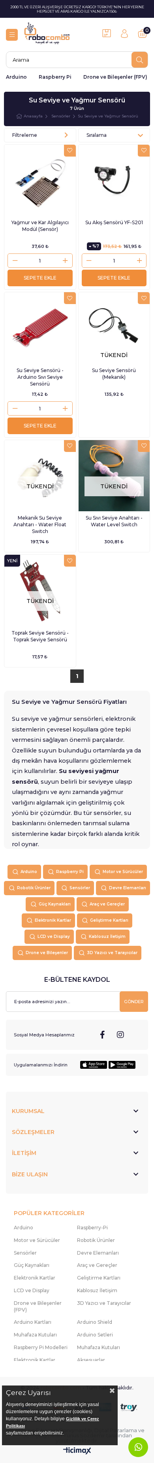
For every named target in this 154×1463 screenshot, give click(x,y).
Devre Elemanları (127, 887)
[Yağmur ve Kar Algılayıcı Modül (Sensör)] (40, 180)
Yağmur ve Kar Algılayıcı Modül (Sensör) (40, 225)
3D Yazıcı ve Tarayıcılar (112, 952)
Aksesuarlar (91, 1360)
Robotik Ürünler (34, 887)
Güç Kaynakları (55, 904)
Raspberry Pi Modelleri (41, 1347)
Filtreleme (24, 135)
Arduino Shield (94, 1322)
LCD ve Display (54, 936)
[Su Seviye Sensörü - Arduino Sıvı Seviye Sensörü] (40, 328)
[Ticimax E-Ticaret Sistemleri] (77, 1451)
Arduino (16, 77)
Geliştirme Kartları (109, 920)
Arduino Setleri (95, 1335)
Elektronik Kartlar (53, 920)
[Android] (122, 1065)
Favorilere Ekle (70, 151)
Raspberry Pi (55, 77)
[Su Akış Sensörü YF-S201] (114, 180)
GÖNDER (134, 1001)
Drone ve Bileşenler (47, 952)
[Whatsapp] (138, 1447)
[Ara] (139, 60)
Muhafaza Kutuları (35, 1335)
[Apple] (93, 1065)
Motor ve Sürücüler (123, 871)
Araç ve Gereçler (107, 904)
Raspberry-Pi (92, 1228)
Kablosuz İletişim (107, 936)
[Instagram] (120, 1035)
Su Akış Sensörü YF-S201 (114, 222)
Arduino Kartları (32, 1322)
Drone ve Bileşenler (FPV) (115, 77)
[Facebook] (103, 1035)
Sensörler (79, 887)
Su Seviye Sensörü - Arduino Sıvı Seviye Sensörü (40, 377)
